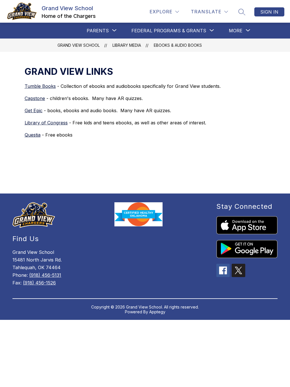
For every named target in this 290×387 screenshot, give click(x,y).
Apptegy (157, 311)
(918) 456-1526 (39, 283)
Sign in (269, 12)
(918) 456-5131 (45, 275)
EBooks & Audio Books (178, 45)
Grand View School (78, 45)
